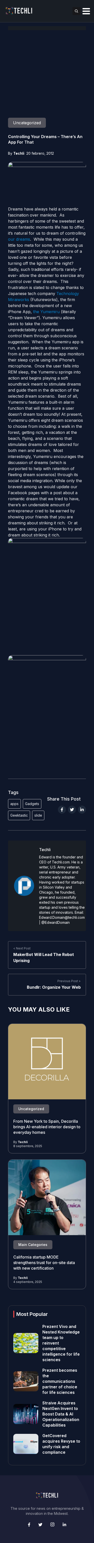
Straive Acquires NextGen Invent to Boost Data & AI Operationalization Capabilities (60, 1414)
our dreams (19, 239)
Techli (18, 153)
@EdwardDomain (55, 922)
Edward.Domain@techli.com (62, 917)
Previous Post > (69, 981)
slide (38, 815)
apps (14, 804)
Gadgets (32, 804)
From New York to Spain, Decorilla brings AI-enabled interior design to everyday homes (46, 1127)
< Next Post (22, 948)
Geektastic (19, 815)
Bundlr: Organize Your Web (54, 987)
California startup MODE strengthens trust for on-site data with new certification (44, 1263)
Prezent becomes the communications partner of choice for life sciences (59, 1381)
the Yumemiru (46, 311)
